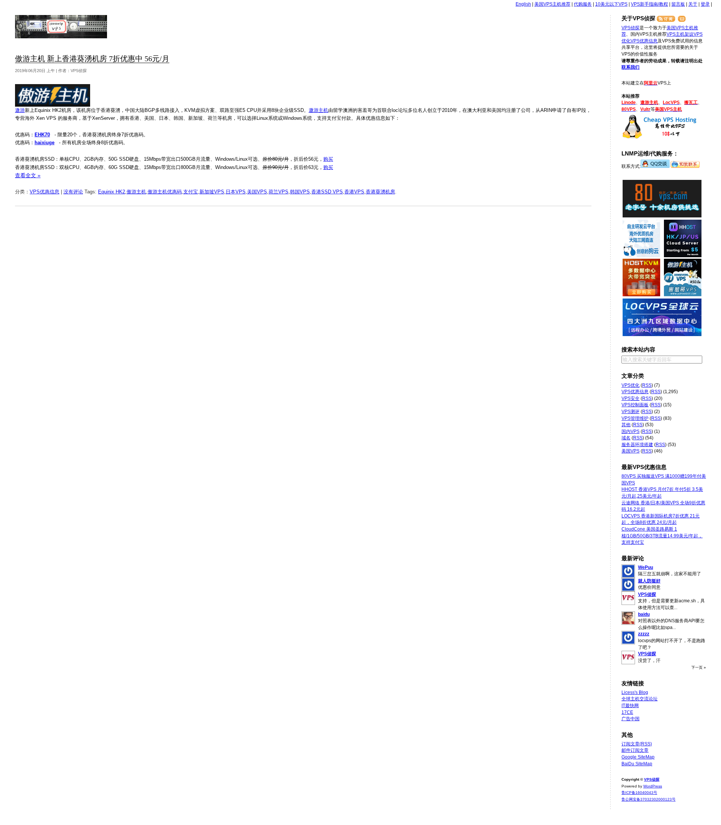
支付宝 (190, 192)
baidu (644, 614)
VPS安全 (630, 398)
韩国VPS (300, 192)
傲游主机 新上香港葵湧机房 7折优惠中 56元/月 (92, 59)
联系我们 (630, 67)
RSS (647, 385)
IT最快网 (630, 705)
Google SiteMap (638, 757)
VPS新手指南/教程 (649, 4)
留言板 (678, 4)
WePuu (645, 567)
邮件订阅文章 (635, 750)
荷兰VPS (278, 192)
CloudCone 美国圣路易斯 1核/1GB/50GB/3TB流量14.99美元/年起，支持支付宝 (662, 535)
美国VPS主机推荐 (552, 4)
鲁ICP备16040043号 (639, 792)
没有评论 (73, 192)
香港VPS (354, 192)
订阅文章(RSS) (636, 744)
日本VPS (236, 192)
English (523, 4)
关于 (692, 4)
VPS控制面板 (635, 404)
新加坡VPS (211, 192)
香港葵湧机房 (380, 192)
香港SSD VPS (327, 192)
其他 (625, 424)
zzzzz (643, 633)
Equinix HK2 (111, 192)
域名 (625, 437)
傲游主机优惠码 (165, 192)
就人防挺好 (649, 581)
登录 (705, 4)
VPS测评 (630, 411)
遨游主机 (318, 110)
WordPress (652, 786)
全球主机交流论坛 (639, 698)
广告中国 (630, 718)
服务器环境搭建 (637, 444)
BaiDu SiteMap (636, 763)
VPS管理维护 (635, 418)
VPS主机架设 (680, 34)
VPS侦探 (61, 26)
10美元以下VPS (611, 4)
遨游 (20, 110)
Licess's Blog (634, 692)
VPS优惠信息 (44, 192)
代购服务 (583, 4)
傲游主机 (136, 192)
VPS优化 (630, 385)
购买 (328, 159)
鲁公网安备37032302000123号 (648, 799)
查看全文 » (28, 175)
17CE (627, 712)
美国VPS (257, 192)
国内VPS (630, 431)
